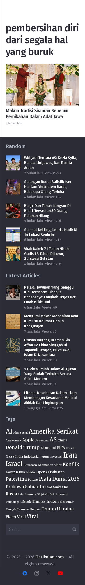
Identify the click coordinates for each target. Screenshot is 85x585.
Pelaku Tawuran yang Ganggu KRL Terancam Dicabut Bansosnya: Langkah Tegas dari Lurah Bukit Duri (50, 294)
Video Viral (16, 517)
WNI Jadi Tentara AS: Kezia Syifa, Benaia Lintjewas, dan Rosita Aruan (50, 162)
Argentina (42, 440)
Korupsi (12, 472)
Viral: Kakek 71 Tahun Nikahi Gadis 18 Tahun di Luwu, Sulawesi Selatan (46, 254)
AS (53, 439)
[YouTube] (60, 573)
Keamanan (30, 465)
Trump (49, 509)
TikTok (25, 501)
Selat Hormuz (27, 494)
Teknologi (12, 501)
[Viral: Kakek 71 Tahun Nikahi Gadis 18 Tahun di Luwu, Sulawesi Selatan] (13, 249)
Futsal (70, 448)
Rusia (11, 494)
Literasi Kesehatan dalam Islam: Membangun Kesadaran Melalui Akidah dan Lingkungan (50, 398)
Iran (70, 455)
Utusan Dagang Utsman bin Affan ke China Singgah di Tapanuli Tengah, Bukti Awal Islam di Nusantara (47, 347)
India (19, 456)
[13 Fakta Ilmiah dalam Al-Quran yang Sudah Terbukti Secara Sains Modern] (13, 370)
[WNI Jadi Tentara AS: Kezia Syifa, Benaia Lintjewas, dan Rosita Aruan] (13, 158)
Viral (32, 516)
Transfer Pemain (29, 509)
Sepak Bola (46, 494)
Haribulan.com (49, 557)
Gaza (10, 456)
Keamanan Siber (50, 465)
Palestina (16, 479)
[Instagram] (36, 573)
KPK (22, 472)
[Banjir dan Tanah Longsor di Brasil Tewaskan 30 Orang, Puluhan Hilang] (13, 206)
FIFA (61, 447)
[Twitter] (48, 573)
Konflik (71, 464)
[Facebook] (25, 573)
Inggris (44, 456)
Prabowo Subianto (25, 486)
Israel (14, 464)
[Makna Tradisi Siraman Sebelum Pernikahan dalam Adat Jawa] (42, 67)
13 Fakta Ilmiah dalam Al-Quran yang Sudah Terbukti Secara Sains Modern (50, 374)
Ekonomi (48, 448)
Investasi (56, 456)
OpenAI (42, 472)
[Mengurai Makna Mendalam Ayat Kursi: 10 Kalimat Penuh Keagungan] (13, 317)
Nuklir (30, 472)
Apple (28, 440)
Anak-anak (13, 440)
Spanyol (61, 494)
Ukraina (65, 509)
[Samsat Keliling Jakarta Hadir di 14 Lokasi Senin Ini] (13, 230)
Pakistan (57, 472)
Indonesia (31, 456)
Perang (33, 479)
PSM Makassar (56, 487)
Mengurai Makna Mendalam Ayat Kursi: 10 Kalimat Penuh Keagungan (51, 321)
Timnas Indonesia (48, 501)
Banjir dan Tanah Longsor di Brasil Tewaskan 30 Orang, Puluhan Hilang (47, 210)
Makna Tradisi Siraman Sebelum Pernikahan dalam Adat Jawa (37, 113)
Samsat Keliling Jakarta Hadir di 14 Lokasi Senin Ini (50, 232)
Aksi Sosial (20, 432)
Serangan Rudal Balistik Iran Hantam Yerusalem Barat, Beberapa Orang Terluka (47, 186)
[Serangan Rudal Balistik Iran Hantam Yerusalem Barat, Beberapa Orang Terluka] (13, 182)
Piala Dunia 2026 (59, 479)
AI (9, 431)
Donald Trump (23, 447)
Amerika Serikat (53, 431)
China (62, 440)
